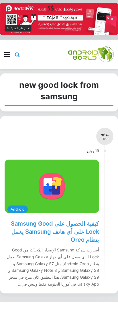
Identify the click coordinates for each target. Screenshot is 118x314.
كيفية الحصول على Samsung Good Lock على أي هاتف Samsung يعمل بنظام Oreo (55, 231)
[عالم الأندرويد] (91, 54)
